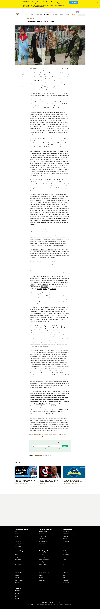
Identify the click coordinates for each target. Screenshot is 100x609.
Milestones (41, 577)
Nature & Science (42, 556)
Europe (64, 559)
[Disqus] (50, 508)
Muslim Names (18, 559)
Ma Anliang (39, 288)
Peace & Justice (66, 554)
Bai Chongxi (59, 313)
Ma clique (63, 309)
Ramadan (64, 539)
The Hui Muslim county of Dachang (45, 330)
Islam (16, 531)
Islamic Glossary (18, 561)
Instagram (18, 593)
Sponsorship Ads (66, 582)
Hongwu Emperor (58, 151)
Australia (64, 561)
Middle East (65, 566)
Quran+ (16, 536)
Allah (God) (17, 533)
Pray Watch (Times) (18, 539)
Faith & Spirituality (42, 552)
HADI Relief (17, 577)
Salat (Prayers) (65, 536)
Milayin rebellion (42, 167)
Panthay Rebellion (35, 264)
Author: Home (32, 457)
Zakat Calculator (18, 546)
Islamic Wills (65, 580)
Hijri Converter (18, 541)
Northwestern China (35, 311)
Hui (61, 243)
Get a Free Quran (42, 538)
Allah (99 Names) (66, 531)
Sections (54, 434)
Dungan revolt (34, 266)
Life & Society (41, 554)
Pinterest (18, 598)
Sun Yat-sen (49, 293)
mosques (53, 403)
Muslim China (46, 436)
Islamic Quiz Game (18, 564)
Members (41, 544)
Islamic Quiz (17, 562)
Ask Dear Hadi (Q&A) (43, 533)
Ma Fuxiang (40, 278)
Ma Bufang (39, 342)
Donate (64, 574)
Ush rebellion (36, 229)
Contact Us (41, 575)
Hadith (16, 538)
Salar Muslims (44, 344)
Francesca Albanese (19, 483)
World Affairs (30, 18)
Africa (64, 564)
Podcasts (16, 567)
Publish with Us (42, 580)
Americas (64, 557)
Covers (16, 554)
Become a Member (42, 543)
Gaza (26, 483)
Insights (16, 557)
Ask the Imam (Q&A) (43, 534)
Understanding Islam (19, 544)
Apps (16, 552)
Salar (66, 243)
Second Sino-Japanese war (44, 326)
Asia (38, 434)
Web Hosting (65, 584)
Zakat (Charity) (65, 538)
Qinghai (64, 311)
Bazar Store (65, 575)
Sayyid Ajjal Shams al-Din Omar (50, 112)
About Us (40, 574)
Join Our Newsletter (43, 539)
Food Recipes (17, 556)
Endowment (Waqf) (66, 578)
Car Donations (65, 577)
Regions (50, 434)
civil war (45, 387)
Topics (58, 434)
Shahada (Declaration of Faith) (69, 534)
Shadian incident (49, 411)
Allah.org (16, 574)
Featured (41, 434)
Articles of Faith (66, 533)
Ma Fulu (45, 288)
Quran (16, 534)
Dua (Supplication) (18, 543)
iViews (41, 483)
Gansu (32, 313)
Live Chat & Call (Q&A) (43, 536)
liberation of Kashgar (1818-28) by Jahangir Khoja (44, 249)
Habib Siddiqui (38, 455)
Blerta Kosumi (66, 483)
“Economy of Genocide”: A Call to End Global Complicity (73, 607)
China (34, 436)
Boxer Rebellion (44, 286)
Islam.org (17, 575)
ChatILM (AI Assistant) (43, 531)
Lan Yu (64, 153)
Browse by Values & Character (45, 559)
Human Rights (39, 436)
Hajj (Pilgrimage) (66, 541)
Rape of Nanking (48, 332)
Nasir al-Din (49, 132)
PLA (58, 411)
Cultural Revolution (40, 403)
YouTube (18, 595)
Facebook (18, 590)
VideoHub (17, 566)
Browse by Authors (42, 557)
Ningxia (38, 313)
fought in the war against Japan (47, 340)
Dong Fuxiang (44, 284)
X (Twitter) (17, 591)
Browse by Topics (42, 561)
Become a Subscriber (43, 541)
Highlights (46, 434)
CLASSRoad (17, 582)
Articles (35, 434)
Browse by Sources (42, 562)
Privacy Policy (41, 578)
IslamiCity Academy (18, 580)
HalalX (16, 578)
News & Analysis (66, 556)
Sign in (78, 12)
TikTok (17, 596)
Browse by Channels (43, 564)
